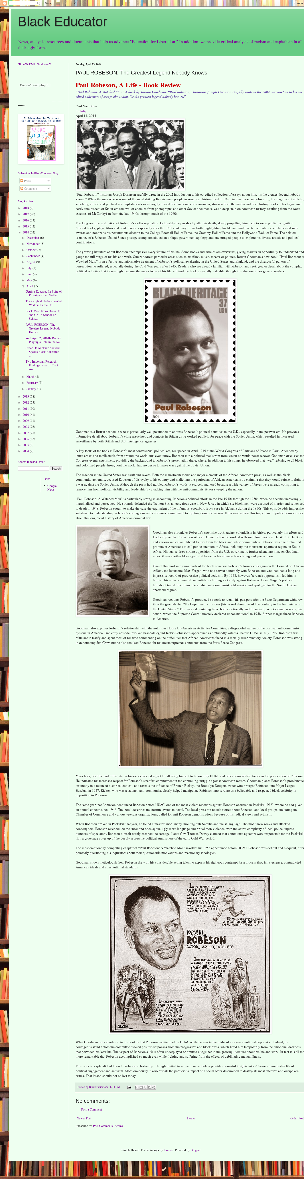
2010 (26, 414)
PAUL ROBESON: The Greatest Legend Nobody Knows (43, 328)
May (29, 280)
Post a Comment (91, 1109)
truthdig (81, 111)
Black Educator (62, 21)
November (33, 243)
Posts (26, 181)
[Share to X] (145, 1087)
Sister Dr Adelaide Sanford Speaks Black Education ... (43, 352)
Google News (52, 488)
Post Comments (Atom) (108, 1126)
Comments (30, 188)
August (31, 262)
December (33, 237)
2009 (26, 420)
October (31, 250)
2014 (26, 232)
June (29, 274)
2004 (26, 451)
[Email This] (137, 1087)
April (30, 286)
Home (191, 1118)
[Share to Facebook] (149, 1087)
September (33, 256)
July (29, 268)
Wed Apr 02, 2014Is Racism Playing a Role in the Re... (44, 340)
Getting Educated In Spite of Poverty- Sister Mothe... (44, 293)
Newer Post (84, 1118)
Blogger (196, 1150)
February (32, 382)
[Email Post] (129, 1087)
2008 (26, 426)
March (30, 376)
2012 (26, 402)
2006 (26, 439)
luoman (168, 1150)
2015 (26, 226)
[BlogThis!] (141, 1087)
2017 (26, 214)
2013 (26, 396)
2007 (26, 433)
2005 (26, 445)
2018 (26, 208)
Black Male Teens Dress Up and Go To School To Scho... (43, 315)
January (31, 389)
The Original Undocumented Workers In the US (44, 303)
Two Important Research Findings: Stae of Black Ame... (42, 365)
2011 (26, 408)
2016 (26, 220)
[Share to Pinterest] (154, 1087)
